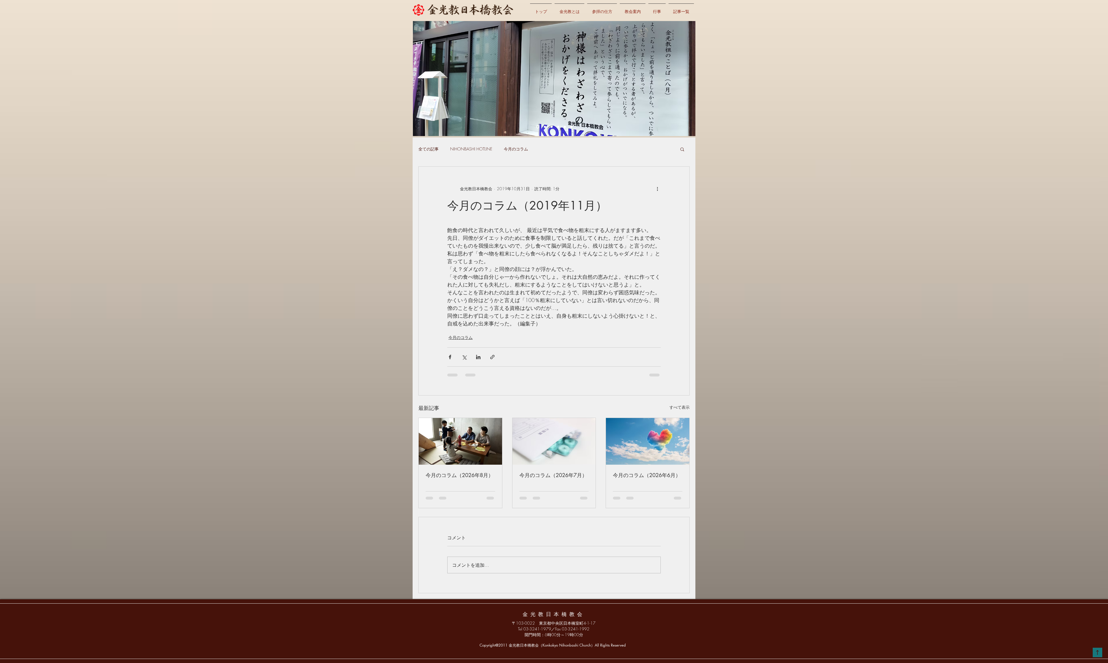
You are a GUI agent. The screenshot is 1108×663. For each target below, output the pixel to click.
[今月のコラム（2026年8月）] (460, 441)
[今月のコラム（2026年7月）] (554, 441)
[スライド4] (565, 127)
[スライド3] (558, 127)
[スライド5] (571, 127)
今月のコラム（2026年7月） (553, 475)
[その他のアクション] (657, 188)
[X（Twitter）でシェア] (464, 357)
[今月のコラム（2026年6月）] (647, 441)
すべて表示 (679, 407)
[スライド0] (537, 127)
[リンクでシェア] (492, 357)
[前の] (421, 78)
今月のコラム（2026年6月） (647, 475)
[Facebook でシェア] (450, 357)
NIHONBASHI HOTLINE (471, 149)
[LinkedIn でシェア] (478, 357)
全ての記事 (428, 149)
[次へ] (687, 78)
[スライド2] (552, 127)
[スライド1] (545, 127)
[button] (682, 149)
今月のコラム (516, 149)
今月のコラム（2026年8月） (459, 475)
